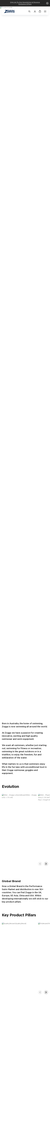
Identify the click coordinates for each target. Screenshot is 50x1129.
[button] (47, 3)
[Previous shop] (40, 864)
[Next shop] (46, 864)
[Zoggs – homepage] (14, 11)
